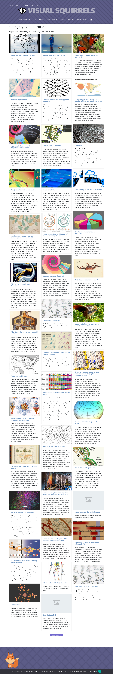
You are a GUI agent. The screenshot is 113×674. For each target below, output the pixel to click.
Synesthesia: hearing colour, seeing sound (56, 393)
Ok (100, 671)
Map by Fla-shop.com (74, 45)
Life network (15, 604)
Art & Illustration (39, 19)
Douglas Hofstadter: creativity (86, 586)
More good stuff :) (56, 635)
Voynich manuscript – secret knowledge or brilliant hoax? (22, 237)
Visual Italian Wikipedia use (85, 468)
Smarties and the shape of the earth (86, 422)
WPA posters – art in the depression (20, 285)
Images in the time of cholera (54, 446)
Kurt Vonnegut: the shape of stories (88, 189)
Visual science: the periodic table (87, 512)
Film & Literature (52, 19)
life (11, 5)
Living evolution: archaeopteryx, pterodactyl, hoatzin (87, 325)
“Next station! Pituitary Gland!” (54, 583)
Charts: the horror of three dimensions (85, 233)
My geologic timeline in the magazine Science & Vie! (21, 147)
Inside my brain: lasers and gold (23, 55)
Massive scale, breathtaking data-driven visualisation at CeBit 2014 (56, 493)
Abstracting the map (19, 99)
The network (79, 145)
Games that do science (52, 146)
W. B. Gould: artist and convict (86, 280)
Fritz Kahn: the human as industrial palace (24, 333)
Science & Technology (67, 19)
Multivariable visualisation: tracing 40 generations (24, 561)
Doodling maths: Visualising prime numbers (56, 100)
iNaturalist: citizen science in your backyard (88, 56)
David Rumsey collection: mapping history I (24, 467)
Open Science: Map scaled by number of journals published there (88, 100)
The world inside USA (19, 376)
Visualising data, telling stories (22, 512)
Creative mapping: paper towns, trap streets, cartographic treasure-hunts (87, 373)
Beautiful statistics (50, 615)
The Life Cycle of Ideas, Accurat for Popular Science (56, 353)
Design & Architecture (25, 19)
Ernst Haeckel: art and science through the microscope (22, 419)
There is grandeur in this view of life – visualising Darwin (55, 235)
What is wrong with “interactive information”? (87, 543)
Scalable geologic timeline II (53, 276)
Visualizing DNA (49, 190)
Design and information (51, 320)
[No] (111, 671)
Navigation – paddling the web (54, 55)
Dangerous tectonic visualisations (23, 190)
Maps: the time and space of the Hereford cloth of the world (55, 539)
